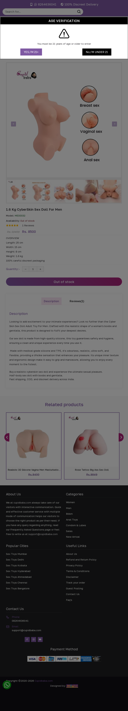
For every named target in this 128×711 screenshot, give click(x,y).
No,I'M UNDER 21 (97, 52)
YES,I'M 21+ (31, 52)
